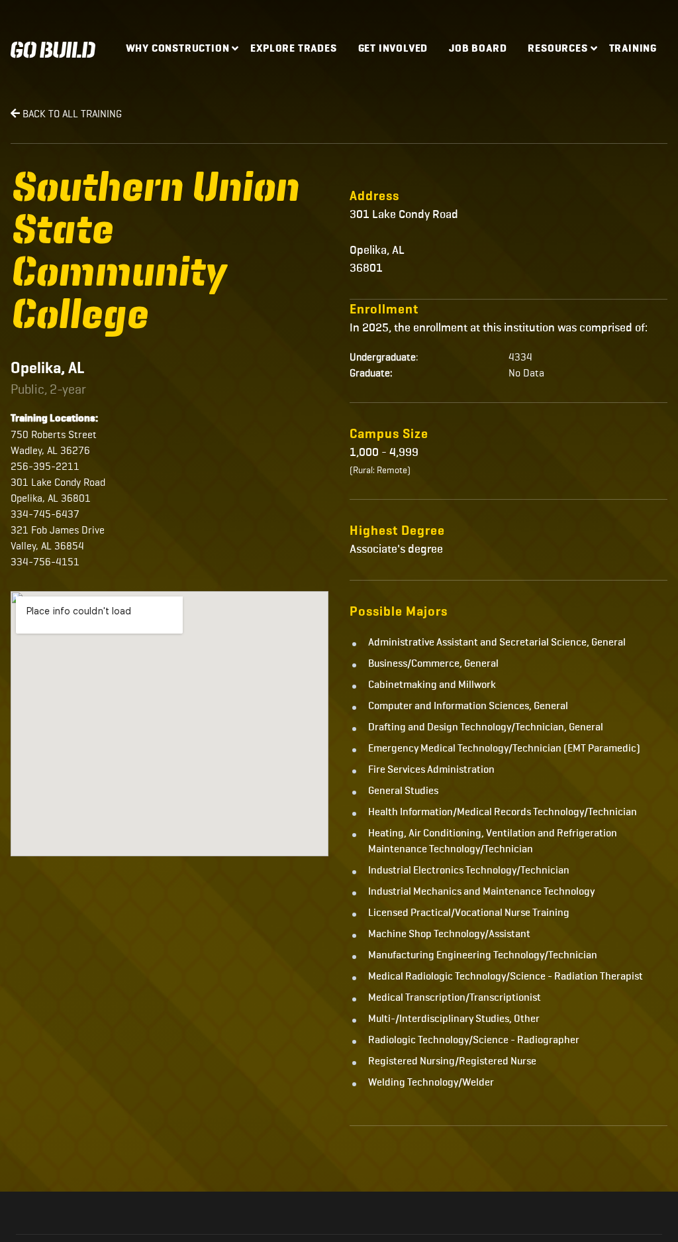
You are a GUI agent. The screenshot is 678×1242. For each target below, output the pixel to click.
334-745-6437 (45, 514)
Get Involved (393, 49)
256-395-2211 (45, 466)
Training (633, 49)
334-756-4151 (45, 561)
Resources (557, 49)
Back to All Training (71, 113)
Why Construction (178, 49)
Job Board (478, 49)
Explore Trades (293, 49)
